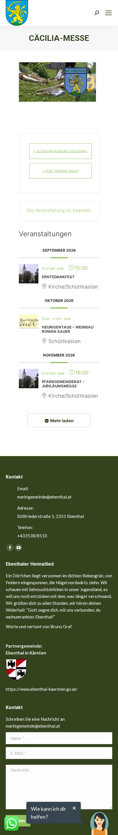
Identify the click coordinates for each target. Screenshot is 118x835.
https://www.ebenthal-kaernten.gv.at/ (42, 689)
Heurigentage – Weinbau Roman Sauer (67, 329)
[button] (99, 819)
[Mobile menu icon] (108, 13)
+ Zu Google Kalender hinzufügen (60, 151)
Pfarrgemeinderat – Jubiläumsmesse (63, 384)
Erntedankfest (58, 277)
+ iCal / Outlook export (60, 171)
